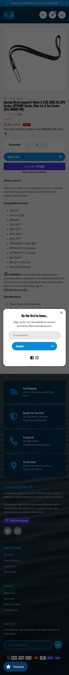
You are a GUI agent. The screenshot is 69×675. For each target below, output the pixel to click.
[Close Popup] (61, 313)
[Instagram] (37, 357)
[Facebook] (32, 357)
